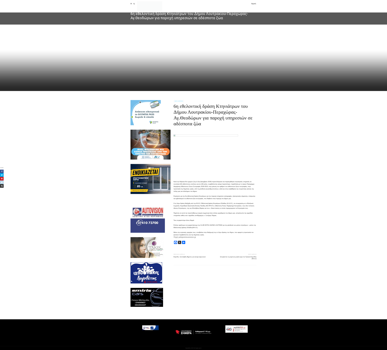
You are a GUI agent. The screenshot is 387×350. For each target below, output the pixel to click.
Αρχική (253, 3)
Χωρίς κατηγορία (178, 101)
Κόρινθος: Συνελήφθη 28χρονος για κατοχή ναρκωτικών (190, 257)
